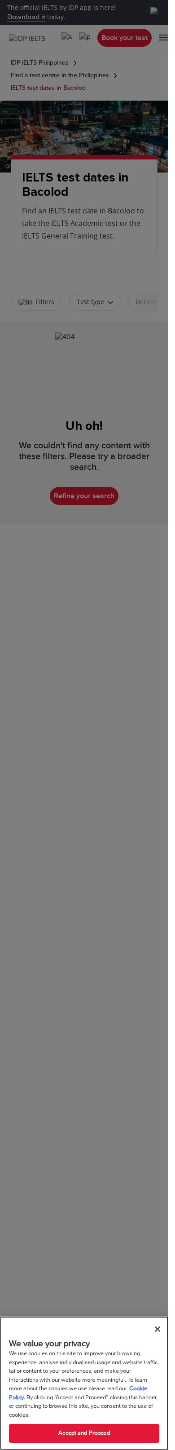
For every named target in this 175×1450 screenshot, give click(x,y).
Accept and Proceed (83, 1433)
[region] (84, 1383)
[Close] (157, 1329)
